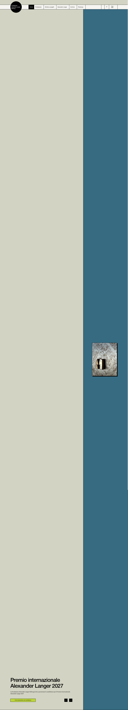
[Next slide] (70, 700)
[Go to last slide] (66, 700)
